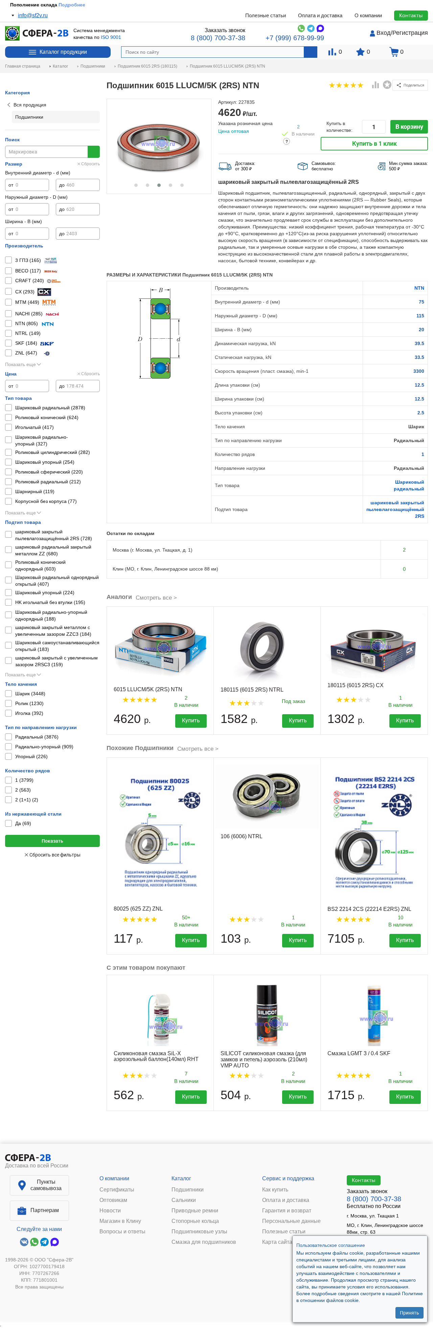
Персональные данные (291, 1221)
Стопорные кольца (195, 1221)
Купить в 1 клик (374, 143)
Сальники (184, 1200)
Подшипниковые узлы (199, 1231)
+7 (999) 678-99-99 (295, 38)
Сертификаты (116, 1189)
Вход (384, 32)
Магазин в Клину (120, 1221)
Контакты (411, 15)
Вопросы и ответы (122, 1231)
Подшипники (188, 1189)
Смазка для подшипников (204, 1242)
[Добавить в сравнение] (376, 85)
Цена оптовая (233, 131)
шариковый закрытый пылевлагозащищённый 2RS (395, 509)
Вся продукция (30, 104)
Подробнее (72, 4)
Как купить (275, 1189)
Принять (409, 1312)
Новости (110, 1210)
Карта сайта (277, 1242)
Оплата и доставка (320, 15)
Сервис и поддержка (288, 1178)
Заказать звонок (225, 30)
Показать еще (20, 364)
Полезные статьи (265, 15)
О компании (368, 15)
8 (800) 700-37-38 (218, 38)
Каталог (181, 1178)
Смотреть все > (156, 598)
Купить (191, 720)
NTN (419, 288)
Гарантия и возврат (286, 1210)
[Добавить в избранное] (387, 85)
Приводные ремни (195, 1210)
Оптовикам (113, 1200)
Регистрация (410, 32)
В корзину (409, 126)
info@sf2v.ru (33, 15)
